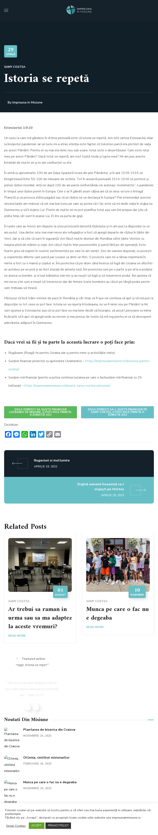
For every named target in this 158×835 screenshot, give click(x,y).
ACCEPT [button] (36, 825)
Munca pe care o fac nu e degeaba (117, 613)
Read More (17, 636)
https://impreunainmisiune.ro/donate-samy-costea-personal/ (67, 385)
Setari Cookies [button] (16, 826)
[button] (152, 10)
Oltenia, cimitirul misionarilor (46, 757)
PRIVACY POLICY (58, 825)
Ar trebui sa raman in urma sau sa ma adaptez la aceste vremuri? (40, 618)
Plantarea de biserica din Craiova (49, 729)
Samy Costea (14, 67)
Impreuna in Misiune (27, 102)
